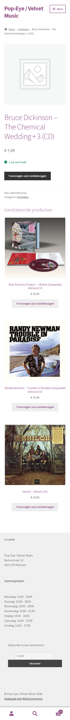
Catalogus (23, 29)
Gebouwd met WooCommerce (23, 698)
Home (12, 29)
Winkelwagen (54, 710)
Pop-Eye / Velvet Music (23, 12)
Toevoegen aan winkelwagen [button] (35, 303)
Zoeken (35, 713)
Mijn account (11, 713)
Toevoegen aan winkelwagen (27, 176)
